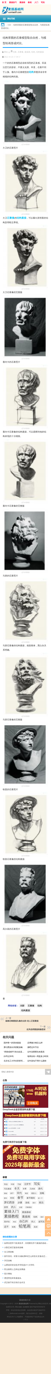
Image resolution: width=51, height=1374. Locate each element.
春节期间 (31, 1197)
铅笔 (14, 1227)
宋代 (19, 1193)
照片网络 (8, 1273)
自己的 (23, 1221)
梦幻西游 (9, 1202)
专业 (6, 1184)
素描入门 (11, 1211)
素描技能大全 (25, 1299)
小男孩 (25, 1319)
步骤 (20, 1202)
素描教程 (11, 1216)
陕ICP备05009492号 (37, 1307)
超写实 (41, 1221)
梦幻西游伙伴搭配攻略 (13, 1047)
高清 (35, 1226)
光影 (9, 24)
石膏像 (20, 51)
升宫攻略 (8, 1260)
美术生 (7, 1221)
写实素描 (7, 1188)
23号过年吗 (8, 1056)
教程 (30, 2)
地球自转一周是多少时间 (37, 1056)
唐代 (40, 1188)
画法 (41, 1202)
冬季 (24, 1188)
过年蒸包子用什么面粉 (36, 1060)
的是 (20, 1207)
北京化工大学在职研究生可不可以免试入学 (15, 1060)
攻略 (42, 1193)
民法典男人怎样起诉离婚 (14, 1269)
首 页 (4, 2)
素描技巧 (13, 2)
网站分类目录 (43, 1303)
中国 (12, 1184)
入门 (36, 2)
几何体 (32, 1188)
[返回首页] (48, 1219)
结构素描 (40, 51)
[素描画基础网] (25, 9)
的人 (13, 1207)
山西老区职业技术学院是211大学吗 (19, 1264)
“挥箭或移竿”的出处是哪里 (15, 1051)
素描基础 (26, 1211)
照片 (34, 1203)
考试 (14, 1222)
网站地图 (18, 1307)
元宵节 (27, 1184)
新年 (5, 1198)
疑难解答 (26, 1307)
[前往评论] (48, 1226)
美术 (42, 1217)
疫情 (6, 1207)
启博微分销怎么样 (35, 1042)
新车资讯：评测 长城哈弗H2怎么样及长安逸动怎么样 (26, 1256)
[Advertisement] (25, 1348)
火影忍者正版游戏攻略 (13, 1247)
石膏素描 (29, 1207)
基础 (5, 1193)
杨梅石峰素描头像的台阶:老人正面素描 (21, 1020)
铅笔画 (25, 1226)
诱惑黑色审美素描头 (12, 1278)
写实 (43, 2)
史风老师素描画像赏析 (36, 1029)
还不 (6, 1226)
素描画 (22, 2)
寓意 (26, 1193)
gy (9, 52)
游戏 (27, 1202)
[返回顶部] (48, 1233)
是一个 (40, 1198)
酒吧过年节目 (33, 1047)
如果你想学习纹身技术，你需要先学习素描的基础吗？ (26, 1243)
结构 (33, 51)
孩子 (12, 1193)
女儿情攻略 (9, 1251)
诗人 (33, 1221)
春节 (20, 1197)
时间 (12, 1197)
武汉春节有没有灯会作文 (14, 1282)
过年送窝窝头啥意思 (35, 1051)
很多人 (34, 1193)
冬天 (17, 1188)
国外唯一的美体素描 (12, 1042)
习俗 (19, 1184)
